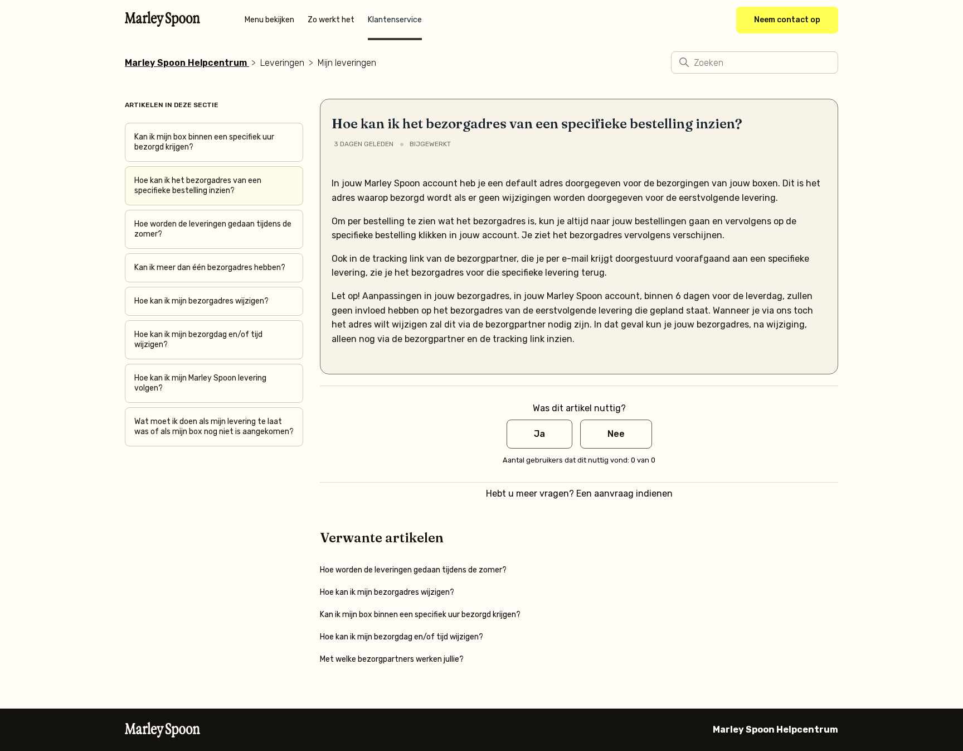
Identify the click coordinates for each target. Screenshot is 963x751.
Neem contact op (787, 20)
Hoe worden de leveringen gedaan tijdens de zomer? (212, 229)
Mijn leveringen (347, 62)
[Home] (162, 23)
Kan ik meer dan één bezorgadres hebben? (209, 267)
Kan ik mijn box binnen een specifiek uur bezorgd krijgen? (204, 142)
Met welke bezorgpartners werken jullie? (392, 659)
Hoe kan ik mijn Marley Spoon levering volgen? (200, 383)
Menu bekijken (269, 20)
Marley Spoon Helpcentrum (186, 62)
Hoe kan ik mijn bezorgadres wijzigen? (201, 301)
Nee (616, 434)
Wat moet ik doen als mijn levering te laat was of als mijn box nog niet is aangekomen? (214, 426)
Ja (539, 434)
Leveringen (282, 62)
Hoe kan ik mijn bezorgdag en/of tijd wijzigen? (198, 339)
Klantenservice (395, 20)
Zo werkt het (331, 20)
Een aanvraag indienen (624, 493)
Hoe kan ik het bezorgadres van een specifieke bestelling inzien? (197, 185)
